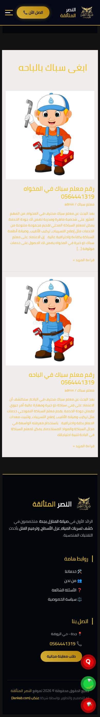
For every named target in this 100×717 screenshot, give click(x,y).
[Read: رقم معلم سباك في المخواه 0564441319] (50, 134)
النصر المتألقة (21, 690)
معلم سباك (85, 204)
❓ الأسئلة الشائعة (67, 590)
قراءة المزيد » (83, 260)
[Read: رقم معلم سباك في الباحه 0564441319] (50, 321)
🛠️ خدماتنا (73, 571)
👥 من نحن (73, 580)
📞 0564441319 (66, 643)
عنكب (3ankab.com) (25, 698)
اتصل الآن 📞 (33, 12)
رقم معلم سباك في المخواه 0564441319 (59, 192)
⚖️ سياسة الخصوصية (65, 599)
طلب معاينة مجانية (61, 656)
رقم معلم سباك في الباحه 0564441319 (61, 378)
